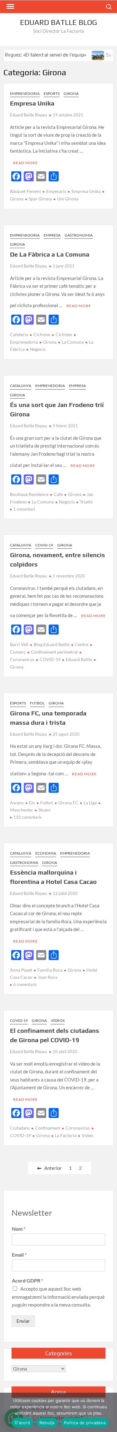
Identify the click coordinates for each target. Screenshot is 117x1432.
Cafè (58, 494)
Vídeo (87, 1135)
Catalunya (20, 385)
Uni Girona (67, 198)
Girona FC (68, 802)
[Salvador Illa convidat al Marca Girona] (90, 54)
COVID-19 (44, 545)
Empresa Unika (32, 103)
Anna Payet (21, 970)
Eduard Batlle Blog (58, 22)
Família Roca (49, 970)
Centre (81, 644)
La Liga (90, 802)
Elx (32, 802)
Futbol (37, 703)
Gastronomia (79, 235)
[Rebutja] (109, 1412)
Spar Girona (40, 198)
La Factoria (65, 1135)
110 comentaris (27, 817)
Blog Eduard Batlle (52, 644)
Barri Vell (19, 644)
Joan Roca (47, 977)
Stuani (44, 809)
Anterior (53, 1168)
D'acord (22, 1422)
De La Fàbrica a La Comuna (49, 254)
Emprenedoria (25, 93)
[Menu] (9, 6)
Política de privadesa (84, 1422)
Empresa (52, 235)
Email (19, 1255)
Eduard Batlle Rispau (28, 114)
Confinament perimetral (54, 652)
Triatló (86, 501)
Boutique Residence (29, 494)
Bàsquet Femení (25, 191)
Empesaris (56, 191)
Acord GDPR (27, 1280)
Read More (25, 162)
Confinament (47, 1127)
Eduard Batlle (79, 659)
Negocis (38, 349)
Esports (52, 93)
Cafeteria (19, 334)
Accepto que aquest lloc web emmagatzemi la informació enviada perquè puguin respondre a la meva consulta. (58, 1296)
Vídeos (58, 1020)
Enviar (23, 1321)
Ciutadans (20, 1127)
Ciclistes (64, 334)
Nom (18, 1229)
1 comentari (24, 509)
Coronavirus (78, 1127)
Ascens (17, 802)
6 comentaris (25, 984)
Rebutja (47, 1422)
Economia (45, 853)
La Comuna (73, 342)
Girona (71, 93)
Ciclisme (41, 334)
